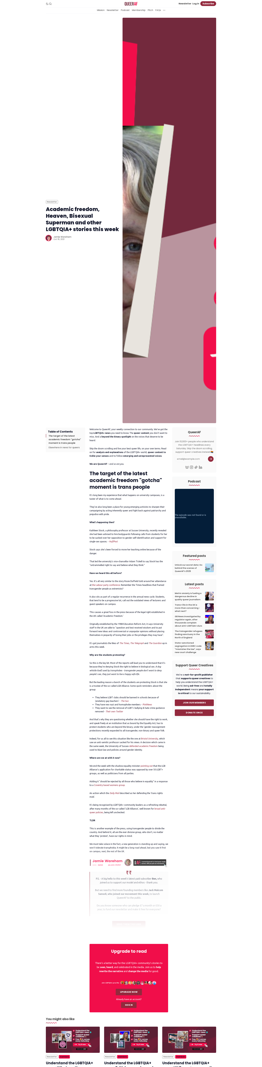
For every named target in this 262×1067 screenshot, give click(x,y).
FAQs (158, 10)
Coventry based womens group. (109, 785)
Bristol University (149, 738)
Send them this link (129, 924)
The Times (124, 643)
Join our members (194, 702)
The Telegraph (137, 643)
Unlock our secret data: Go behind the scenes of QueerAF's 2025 (188, 568)
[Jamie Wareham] (48, 238)
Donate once (194, 712)
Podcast (125, 10)
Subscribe (208, 3)
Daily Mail (114, 793)
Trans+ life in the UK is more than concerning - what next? (187, 608)
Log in (195, 3)
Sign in (129, 1005)
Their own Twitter (114, 711)
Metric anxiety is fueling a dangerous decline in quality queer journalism (188, 596)
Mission (101, 10)
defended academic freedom (143, 746)
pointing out (147, 766)
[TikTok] (196, 467)
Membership (138, 10)
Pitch (150, 10)
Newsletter (185, 3)
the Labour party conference (106, 585)
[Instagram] (191, 467)
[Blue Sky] (187, 467)
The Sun (125, 701)
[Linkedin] (200, 467)
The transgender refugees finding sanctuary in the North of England (188, 634)
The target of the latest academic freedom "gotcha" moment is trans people (65, 439)
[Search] (50, 3)
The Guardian (155, 643)
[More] (164, 10)
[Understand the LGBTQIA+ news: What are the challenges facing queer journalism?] (73, 1040)
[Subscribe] (211, 459)
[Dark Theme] (47, 3)
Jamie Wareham (62, 236)
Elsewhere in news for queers (64, 447)
